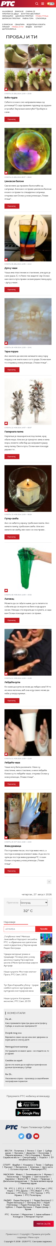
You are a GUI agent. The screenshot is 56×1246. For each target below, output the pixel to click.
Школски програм (24, 16)
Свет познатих (41, 1176)
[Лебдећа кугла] (28, 652)
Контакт (38, 27)
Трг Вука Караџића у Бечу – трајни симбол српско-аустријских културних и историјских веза (21, 988)
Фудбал (16, 1164)
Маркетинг (27, 1214)
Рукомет (8, 1167)
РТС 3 (30, 1188)
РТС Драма (22, 1190)
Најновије (7, 11)
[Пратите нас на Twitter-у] (21, 1136)
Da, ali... (8, 1019)
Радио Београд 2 (42, 1200)
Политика (19, 1150)
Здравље (10, 1179)
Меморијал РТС (39, 1169)
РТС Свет (40, 1188)
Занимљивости (33, 1174)
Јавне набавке (43, 1214)
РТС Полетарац (33, 1195)
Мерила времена (13, 1155)
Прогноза (12, 902)
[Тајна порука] (28, 321)
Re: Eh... (9, 1074)
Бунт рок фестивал (30, 14)
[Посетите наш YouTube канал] (36, 1136)
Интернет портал (34, 1216)
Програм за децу (10, 14)
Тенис (39, 1164)
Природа (45, 1179)
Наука (34, 1179)
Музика (48, 1174)
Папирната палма (13, 431)
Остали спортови (19, 1169)
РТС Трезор (37, 1193)
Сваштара (19, 24)
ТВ (5, 1188)
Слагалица (41, 18)
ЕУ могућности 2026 (36, 1158)
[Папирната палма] (28, 401)
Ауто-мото (47, 1167)
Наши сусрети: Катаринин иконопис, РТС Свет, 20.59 (17, 1000)
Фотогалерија (9, 29)
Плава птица (42, 16)
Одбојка (49, 1164)
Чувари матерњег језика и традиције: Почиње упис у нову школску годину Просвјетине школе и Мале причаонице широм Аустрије (21, 960)
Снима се (30, 11)
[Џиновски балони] (28, 151)
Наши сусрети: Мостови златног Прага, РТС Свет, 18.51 (20, 973)
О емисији (7, 24)
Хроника (18, 1153)
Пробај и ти (17, 27)
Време (46, 1155)
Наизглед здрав (28, 1183)
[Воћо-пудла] (28, 67)
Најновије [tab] (9, 922)
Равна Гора (28, 18)
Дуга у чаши (10, 268)
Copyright (25, 1234)
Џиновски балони (14, 181)
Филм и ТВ (23, 1179)
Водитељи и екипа (36, 24)
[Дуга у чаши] (28, 238)
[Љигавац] (28, 568)
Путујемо (26, 1176)
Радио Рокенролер (30, 1204)
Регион (30, 1150)
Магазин (8, 1174)
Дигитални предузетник (15, 1181)
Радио (7, 1200)
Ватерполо (21, 1167)
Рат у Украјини (32, 1155)
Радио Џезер (42, 1207)
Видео (29, 27)
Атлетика (34, 1167)
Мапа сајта (43, 1223)
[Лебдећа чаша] (28, 732)
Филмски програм (11, 18)
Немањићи (7, 16)
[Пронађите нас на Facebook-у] (29, 1136)
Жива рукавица (12, 846)
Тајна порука (11, 351)
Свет (39, 1150)
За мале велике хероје (41, 1181)
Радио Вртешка (24, 1207)
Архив (28, 1209)
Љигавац (9, 598)
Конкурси (18, 1216)
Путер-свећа (11, 518)
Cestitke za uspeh (13, 1060)
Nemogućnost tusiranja (16, 1046)
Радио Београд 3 (15, 1202)
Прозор (6, 27)
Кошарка (28, 1164)
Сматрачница (29, 1157)
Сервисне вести (11, 1157)
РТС (7, 1214)
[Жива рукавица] (28, 816)
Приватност (12, 1234)
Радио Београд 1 (22, 1200)
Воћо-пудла (10, 97)
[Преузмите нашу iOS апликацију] (28, 1104)
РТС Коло (23, 1193)
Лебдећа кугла (12, 682)
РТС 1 (12, 1188)
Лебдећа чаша (12, 762)
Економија (44, 1153)
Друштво (31, 1153)
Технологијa (13, 1176)
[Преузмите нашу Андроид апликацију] (28, 1112)
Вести (8, 1150)
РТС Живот (36, 1190)
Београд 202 (34, 1202)
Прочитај (11, 119)
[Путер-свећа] (28, 488)
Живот (19, 1174)
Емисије (19, 11)
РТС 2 (21, 1188)
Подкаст (43, 1157)
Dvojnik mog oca (13, 1033)
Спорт (6, 1164)
